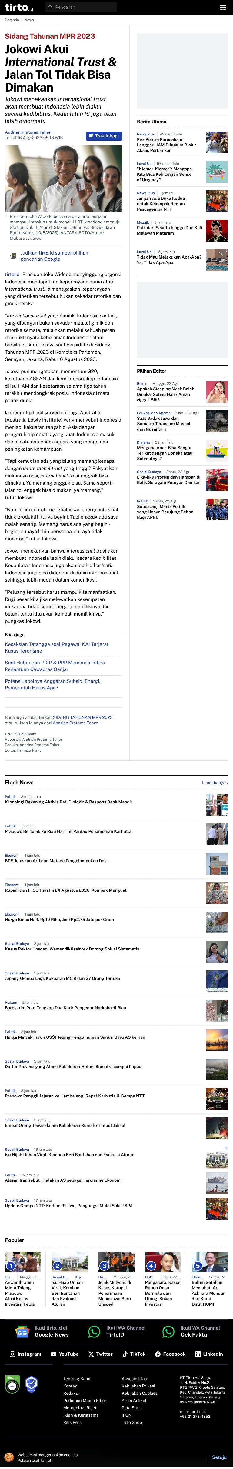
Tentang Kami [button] (76, 1379)
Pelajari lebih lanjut (34, 1460)
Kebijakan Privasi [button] (138, 1386)
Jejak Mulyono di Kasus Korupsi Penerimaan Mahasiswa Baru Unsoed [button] (114, 1293)
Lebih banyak (215, 782)
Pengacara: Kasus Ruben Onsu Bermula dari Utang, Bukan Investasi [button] (163, 1293)
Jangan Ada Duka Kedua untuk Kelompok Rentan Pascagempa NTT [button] (161, 204)
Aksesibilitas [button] (134, 1379)
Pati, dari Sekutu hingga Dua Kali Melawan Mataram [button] (169, 230)
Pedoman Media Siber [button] (84, 1400)
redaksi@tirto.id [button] (193, 1412)
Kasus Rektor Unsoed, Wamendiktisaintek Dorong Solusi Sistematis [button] (72, 949)
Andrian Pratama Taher (28, 132)
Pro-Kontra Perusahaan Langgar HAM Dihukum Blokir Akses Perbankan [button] (166, 145)
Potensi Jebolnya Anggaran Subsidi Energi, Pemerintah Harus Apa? (52, 684)
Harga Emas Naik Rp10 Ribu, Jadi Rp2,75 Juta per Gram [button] (59, 919)
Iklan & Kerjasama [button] (81, 1415)
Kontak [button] (70, 1386)
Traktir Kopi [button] (106, 136)
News (29, 20)
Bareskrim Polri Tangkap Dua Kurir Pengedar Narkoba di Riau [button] (65, 1008)
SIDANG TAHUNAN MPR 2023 (83, 717)
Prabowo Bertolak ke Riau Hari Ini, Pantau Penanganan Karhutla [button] (68, 831)
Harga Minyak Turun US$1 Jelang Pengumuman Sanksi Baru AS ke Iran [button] (75, 1037)
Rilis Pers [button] (72, 1422)
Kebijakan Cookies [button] (140, 1393)
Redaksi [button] (71, 1393)
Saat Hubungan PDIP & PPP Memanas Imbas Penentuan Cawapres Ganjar (55, 666)
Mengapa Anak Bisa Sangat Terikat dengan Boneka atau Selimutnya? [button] (164, 453)
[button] (19, 7)
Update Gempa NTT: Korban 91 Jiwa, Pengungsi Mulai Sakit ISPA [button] (69, 1206)
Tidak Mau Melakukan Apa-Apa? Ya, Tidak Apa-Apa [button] (169, 260)
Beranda (12, 20)
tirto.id (12, 274)
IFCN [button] (126, 1415)
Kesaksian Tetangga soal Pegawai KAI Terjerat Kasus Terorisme (56, 647)
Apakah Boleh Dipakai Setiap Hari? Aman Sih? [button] (166, 394)
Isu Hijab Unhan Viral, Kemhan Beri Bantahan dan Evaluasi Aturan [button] (70, 1155)
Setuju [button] (219, 1457)
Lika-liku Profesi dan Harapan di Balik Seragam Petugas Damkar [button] (168, 480)
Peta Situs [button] (132, 1408)
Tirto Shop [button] (132, 1422)
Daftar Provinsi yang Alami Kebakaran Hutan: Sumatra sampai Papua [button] (73, 1066)
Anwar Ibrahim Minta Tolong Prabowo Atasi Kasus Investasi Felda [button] (20, 1293)
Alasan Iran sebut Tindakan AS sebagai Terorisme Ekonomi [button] (63, 1180)
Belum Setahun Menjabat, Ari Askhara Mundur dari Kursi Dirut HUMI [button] (208, 1293)
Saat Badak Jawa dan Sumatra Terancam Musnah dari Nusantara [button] (164, 424)
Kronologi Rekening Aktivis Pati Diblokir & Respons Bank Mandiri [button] (69, 802)
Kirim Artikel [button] (134, 1400)
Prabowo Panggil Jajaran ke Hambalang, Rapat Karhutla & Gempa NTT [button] (75, 1096)
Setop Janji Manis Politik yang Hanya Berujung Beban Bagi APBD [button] (165, 512)
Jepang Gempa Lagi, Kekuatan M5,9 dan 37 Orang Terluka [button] (62, 978)
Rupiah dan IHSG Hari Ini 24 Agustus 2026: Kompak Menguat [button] (66, 890)
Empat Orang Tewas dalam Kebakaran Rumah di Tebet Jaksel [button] (65, 1125)
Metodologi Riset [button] (80, 1408)
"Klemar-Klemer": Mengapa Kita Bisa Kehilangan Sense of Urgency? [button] (164, 174)
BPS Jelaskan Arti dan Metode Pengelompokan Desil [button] (57, 861)
